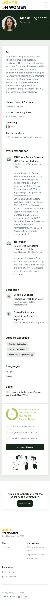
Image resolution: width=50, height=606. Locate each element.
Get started (25, 503)
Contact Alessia (25, 447)
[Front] (14, 5)
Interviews (6, 547)
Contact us (9, 572)
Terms (21, 593)
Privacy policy (8, 593)
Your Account (10, 576)
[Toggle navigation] (45, 5)
